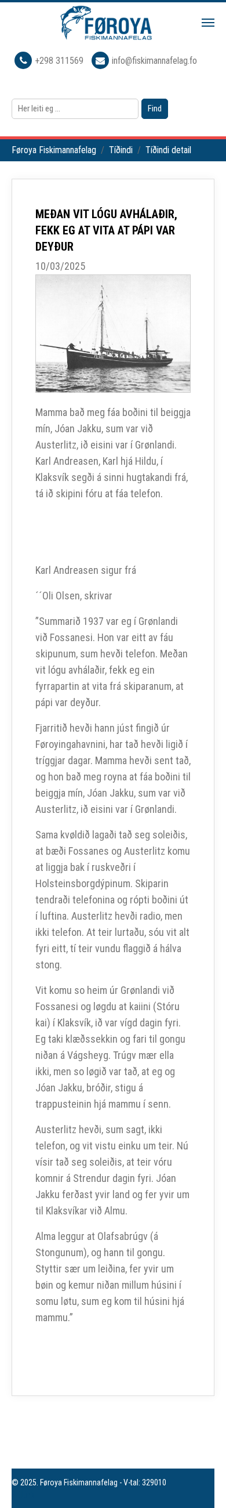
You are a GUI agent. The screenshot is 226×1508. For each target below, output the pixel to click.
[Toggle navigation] (208, 22)
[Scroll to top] (200, 1482)
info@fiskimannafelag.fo (154, 60)
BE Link (23, 1494)
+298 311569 (60, 60)
